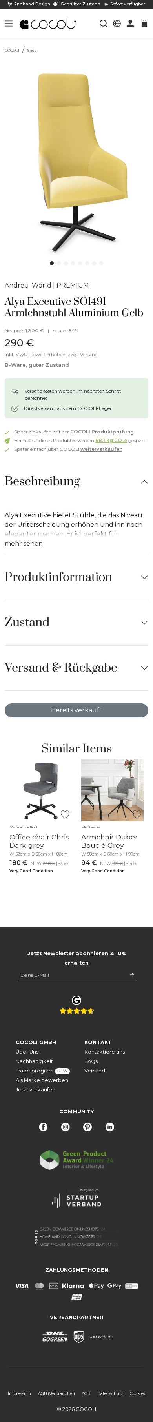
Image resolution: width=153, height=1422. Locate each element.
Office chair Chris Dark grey (39, 841)
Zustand (27, 622)
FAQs (91, 1061)
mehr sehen (24, 543)
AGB (86, 1393)
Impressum (19, 1393)
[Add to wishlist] (65, 814)
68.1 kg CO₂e (111, 440)
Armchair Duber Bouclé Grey (109, 841)
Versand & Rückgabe (61, 667)
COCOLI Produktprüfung (102, 432)
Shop (31, 50)
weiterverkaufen (101, 449)
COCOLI (12, 50)
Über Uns (27, 1052)
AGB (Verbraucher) (56, 1393)
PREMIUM (72, 285)
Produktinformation (58, 577)
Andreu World (28, 285)
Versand (94, 1071)
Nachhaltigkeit (34, 1061)
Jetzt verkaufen (35, 1089)
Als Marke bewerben (42, 1080)
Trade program (41, 1071)
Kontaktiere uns (104, 1052)
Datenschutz (110, 1393)
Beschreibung (42, 481)
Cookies (137, 1393)
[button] (9, 23)
